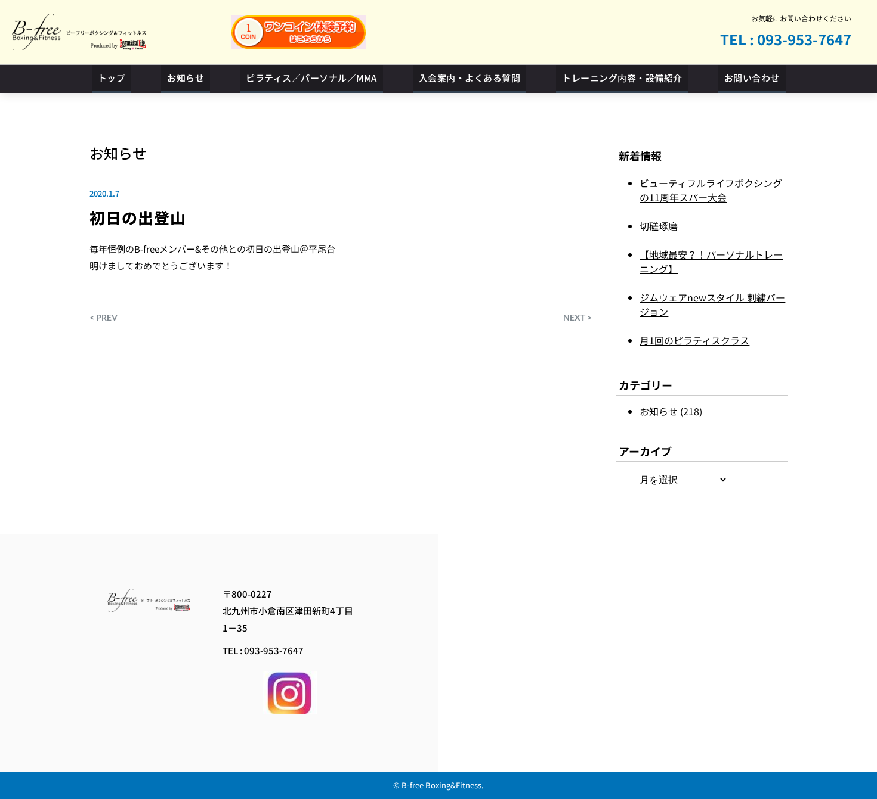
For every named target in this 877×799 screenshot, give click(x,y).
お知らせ (118, 152)
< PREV (103, 317)
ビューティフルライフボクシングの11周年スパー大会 (711, 190)
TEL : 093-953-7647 (785, 39)
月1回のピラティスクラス (694, 340)
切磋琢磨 (659, 226)
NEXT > (577, 317)
